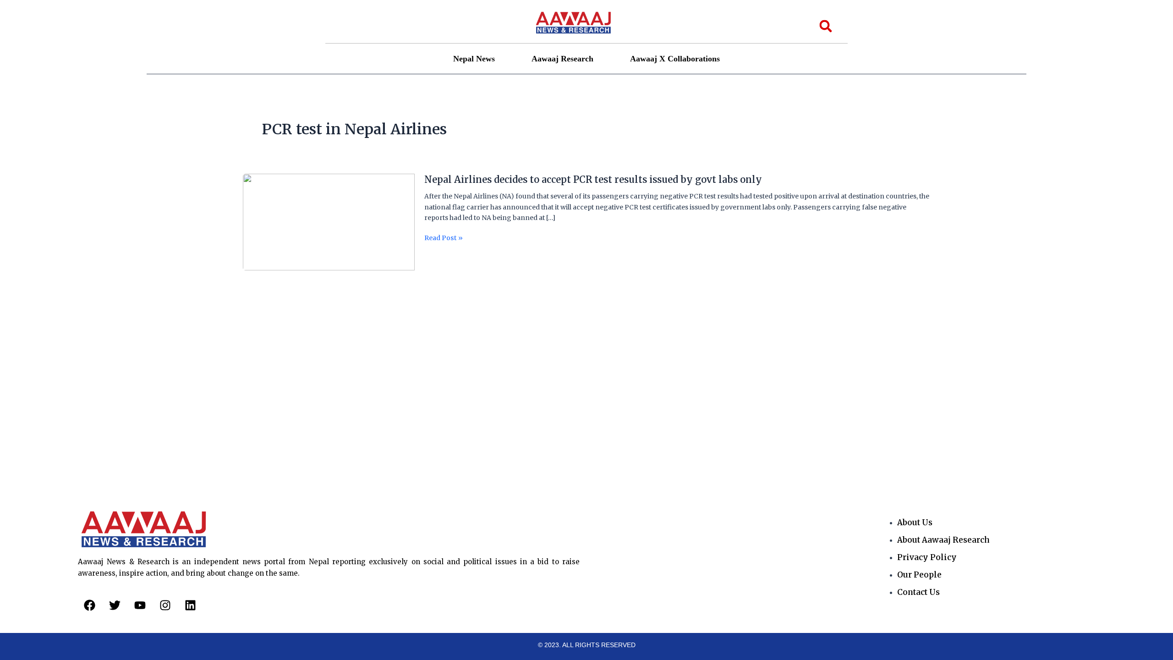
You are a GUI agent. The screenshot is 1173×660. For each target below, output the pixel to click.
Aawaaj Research (562, 58)
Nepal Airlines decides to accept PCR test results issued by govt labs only (593, 179)
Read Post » (443, 238)
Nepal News (474, 58)
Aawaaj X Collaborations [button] (675, 58)
